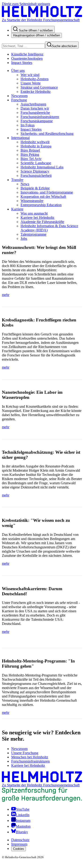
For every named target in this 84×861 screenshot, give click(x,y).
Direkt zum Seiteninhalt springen (26, 4)
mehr (5, 295)
